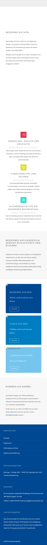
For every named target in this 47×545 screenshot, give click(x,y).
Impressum (7, 443)
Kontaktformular (12, 415)
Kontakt (6, 438)
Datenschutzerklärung (12, 453)
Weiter (14, 309)
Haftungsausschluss (11, 448)
